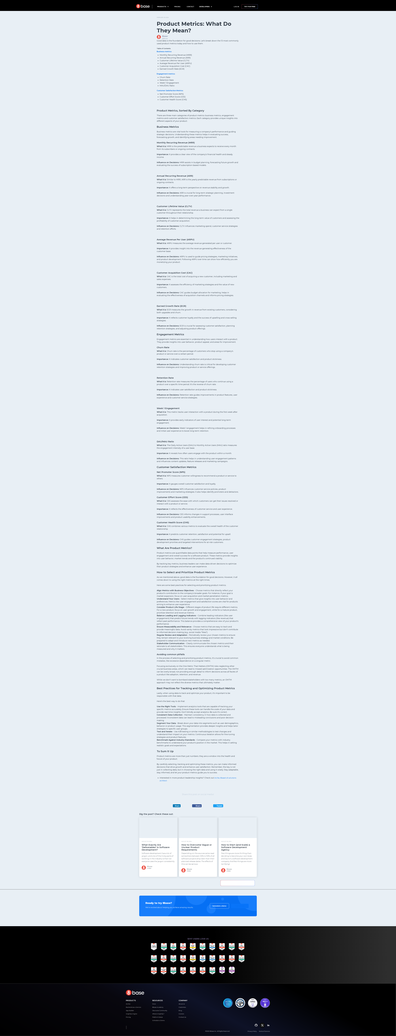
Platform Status (157, 1017)
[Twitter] (262, 1025)
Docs (154, 1004)
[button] (161, 6)
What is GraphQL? (158, 1014)
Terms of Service (264, 1031)
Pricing (128, 1017)
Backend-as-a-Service (133, 1007)
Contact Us (182, 1017)
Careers (181, 1014)
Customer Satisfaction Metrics (170, 91)
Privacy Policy (252, 1031)
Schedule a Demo (158, 1020)
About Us (182, 1004)
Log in (236, 7)
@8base (165, 38)
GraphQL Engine (131, 1014)
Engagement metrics (166, 74)
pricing (177, 7)
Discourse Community (159, 1010)
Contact (190, 7)
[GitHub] (256, 1025)
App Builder (130, 1010)
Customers (182, 1007)
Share (177, 806)
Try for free (240, 906)
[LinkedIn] (268, 1025)
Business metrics (164, 52)
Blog (180, 1010)
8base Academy (157, 1007)
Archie (128, 1004)
